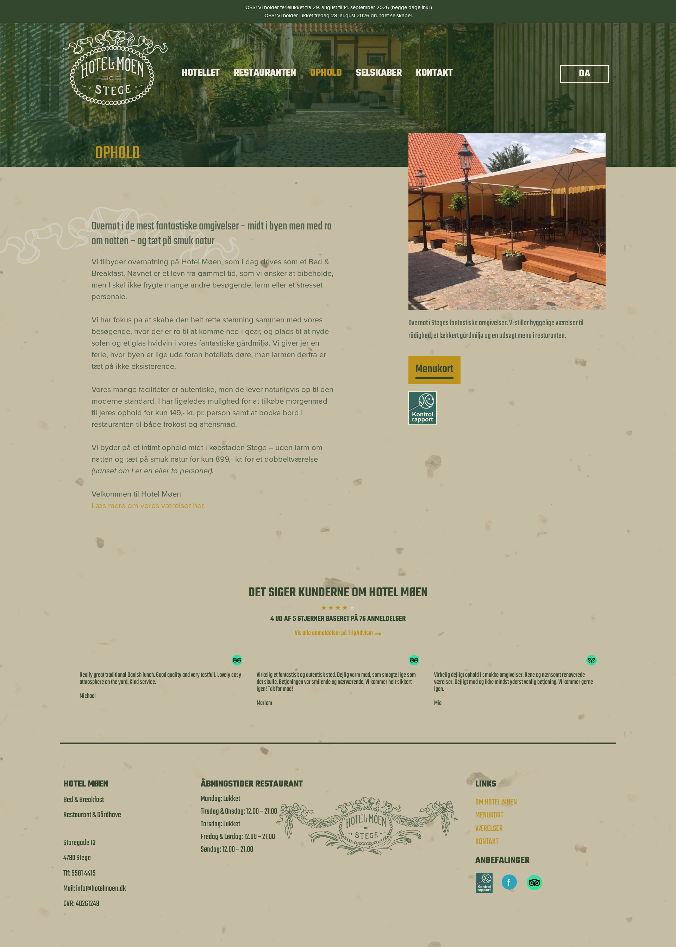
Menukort (489, 815)
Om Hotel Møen (496, 802)
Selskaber (379, 73)
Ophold (326, 73)
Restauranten (265, 73)
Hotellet (201, 73)
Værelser (489, 828)
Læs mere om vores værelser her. (149, 505)
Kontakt (434, 73)
